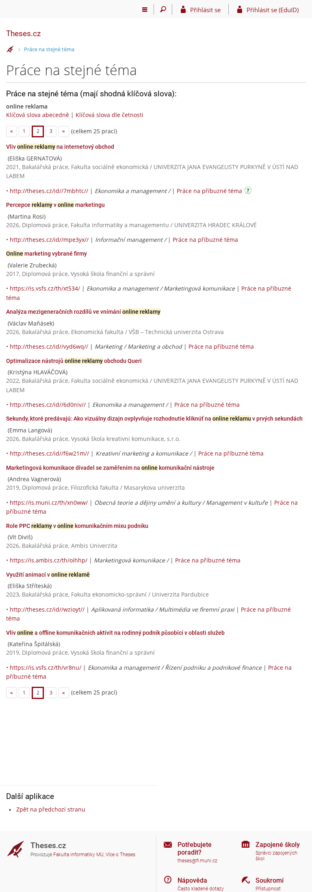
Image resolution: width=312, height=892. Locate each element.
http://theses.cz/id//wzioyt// (47, 609)
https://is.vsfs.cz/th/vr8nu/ (45, 667)
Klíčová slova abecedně (37, 115)
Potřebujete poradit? (195, 848)
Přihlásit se (205, 10)
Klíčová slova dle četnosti (109, 115)
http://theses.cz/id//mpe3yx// (49, 239)
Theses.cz (23, 33)
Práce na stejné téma (49, 49)
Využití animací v (48, 574)
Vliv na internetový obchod (60, 146)
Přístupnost (268, 889)
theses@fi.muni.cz (197, 861)
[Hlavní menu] (145, 9)
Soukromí (270, 880)
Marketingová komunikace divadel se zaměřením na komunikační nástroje (110, 467)
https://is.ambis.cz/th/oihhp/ (48, 560)
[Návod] (249, 191)
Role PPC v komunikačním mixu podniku (77, 526)
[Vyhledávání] (163, 9)
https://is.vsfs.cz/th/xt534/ (45, 288)
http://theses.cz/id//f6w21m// (49, 453)
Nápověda (192, 880)
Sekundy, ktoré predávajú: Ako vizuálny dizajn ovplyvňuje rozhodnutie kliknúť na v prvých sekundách (154, 418)
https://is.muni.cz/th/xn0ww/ (49, 502)
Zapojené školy (278, 845)
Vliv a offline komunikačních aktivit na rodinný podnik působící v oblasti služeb (115, 632)
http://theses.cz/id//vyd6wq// (49, 346)
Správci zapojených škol (276, 856)
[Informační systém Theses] (10, 50)
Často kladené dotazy (201, 889)
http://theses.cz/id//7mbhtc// (49, 191)
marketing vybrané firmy (46, 253)
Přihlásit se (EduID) (273, 10)
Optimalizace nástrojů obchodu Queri (74, 361)
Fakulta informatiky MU (78, 854)
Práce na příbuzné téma (209, 191)
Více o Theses (120, 854)
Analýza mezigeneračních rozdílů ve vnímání (83, 311)
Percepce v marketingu (55, 205)
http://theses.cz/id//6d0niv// (48, 404)
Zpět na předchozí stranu (50, 809)
